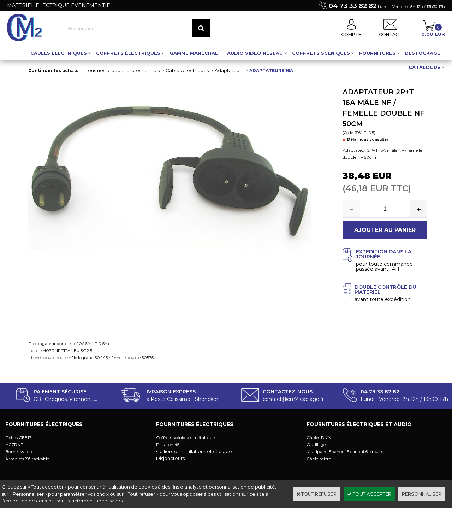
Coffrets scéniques (321, 53)
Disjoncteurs (170, 458)
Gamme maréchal (194, 53)
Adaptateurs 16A (271, 70)
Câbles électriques (58, 53)
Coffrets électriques (128, 53)
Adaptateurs (229, 70)
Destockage (422, 53)
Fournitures (377, 53)
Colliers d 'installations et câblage (194, 451)
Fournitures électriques (44, 424)
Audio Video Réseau (255, 53)
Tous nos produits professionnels (123, 70)
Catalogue (424, 67)
